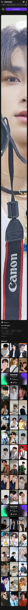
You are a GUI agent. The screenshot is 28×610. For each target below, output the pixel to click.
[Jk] (23, 539)
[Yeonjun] (14, 350)
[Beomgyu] (14, 392)
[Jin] (23, 422)
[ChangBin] (14, 467)
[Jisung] (5, 392)
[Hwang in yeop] (23, 467)
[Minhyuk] (14, 599)
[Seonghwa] (23, 350)
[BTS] (5, 452)
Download (17, 9)
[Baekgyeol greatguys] (5, 482)
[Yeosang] (23, 554)
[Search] (25, 4)
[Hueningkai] (5, 539)
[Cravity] (14, 437)
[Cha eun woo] (5, 467)
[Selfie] (5, 407)
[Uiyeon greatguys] (5, 422)
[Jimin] (5, 365)
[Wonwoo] (23, 599)
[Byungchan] (23, 497)
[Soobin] (5, 554)
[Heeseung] (5, 569)
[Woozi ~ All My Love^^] (5, 437)
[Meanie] (23, 365)
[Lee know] (14, 539)
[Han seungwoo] (14, 422)
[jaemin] (23, 392)
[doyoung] (23, 407)
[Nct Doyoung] (14, 407)
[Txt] (14, 524)
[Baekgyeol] (14, 482)
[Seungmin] (23, 584)
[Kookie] (23, 437)
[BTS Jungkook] (23, 569)
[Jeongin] (5, 524)
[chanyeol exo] (5, 584)
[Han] (23, 452)
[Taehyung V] (14, 452)
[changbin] (5, 497)
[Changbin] (5, 350)
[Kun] (23, 524)
